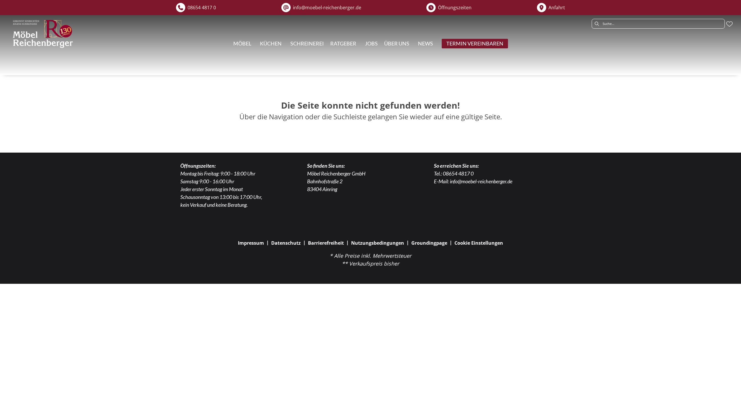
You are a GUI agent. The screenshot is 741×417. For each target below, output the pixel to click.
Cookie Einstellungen (478, 243)
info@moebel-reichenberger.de (481, 181)
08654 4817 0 (458, 173)
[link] (242, 43)
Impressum (251, 243)
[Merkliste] (729, 24)
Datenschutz (286, 243)
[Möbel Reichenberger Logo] (42, 33)
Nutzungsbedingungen (377, 243)
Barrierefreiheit (326, 243)
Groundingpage (429, 243)
